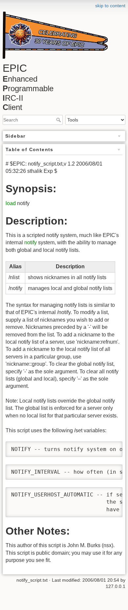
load (11, 203)
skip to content (110, 5)
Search (59, 120)
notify (30, 242)
